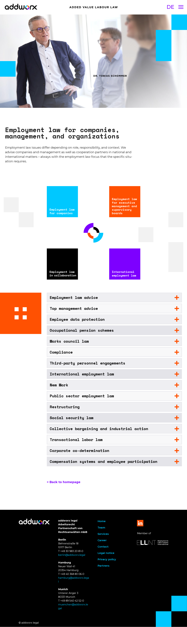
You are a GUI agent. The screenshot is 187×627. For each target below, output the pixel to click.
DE (170, 6)
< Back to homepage (63, 482)
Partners (103, 565)
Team (101, 527)
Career (102, 540)
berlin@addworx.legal (71, 554)
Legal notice (106, 553)
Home (102, 521)
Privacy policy (107, 559)
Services (103, 533)
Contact (103, 546)
